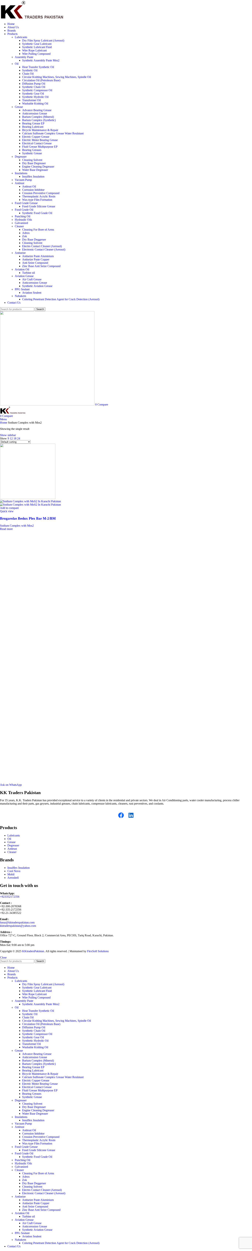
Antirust (19, 183)
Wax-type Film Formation (37, 199)
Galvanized (21, 223)
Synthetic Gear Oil (33, 93)
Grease (19, 106)
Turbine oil (28, 272)
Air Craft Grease (32, 279)
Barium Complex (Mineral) (38, 116)
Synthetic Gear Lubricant (36, 43)
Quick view (7, 511)
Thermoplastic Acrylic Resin (38, 196)
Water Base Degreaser (35, 169)
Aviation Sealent (31, 292)
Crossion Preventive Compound (40, 193)
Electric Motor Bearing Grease (40, 140)
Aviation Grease (24, 276)
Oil (16, 63)
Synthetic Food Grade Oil (37, 213)
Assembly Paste (24, 57)
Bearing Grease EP (33, 123)
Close (3, 957)
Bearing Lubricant (32, 126)
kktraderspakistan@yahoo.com (18, 925)
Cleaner (19, 226)
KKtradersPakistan (33, 951)
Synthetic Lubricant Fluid (37, 47)
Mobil (10, 874)
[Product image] (30, 504)
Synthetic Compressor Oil (37, 90)
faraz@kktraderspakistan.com (17, 922)
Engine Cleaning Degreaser (38, 166)
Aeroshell (13, 877)
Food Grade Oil (24, 209)
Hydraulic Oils (23, 219)
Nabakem (20, 295)
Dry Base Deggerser (34, 239)
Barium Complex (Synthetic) (39, 120)
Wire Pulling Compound (36, 53)
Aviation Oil (22, 269)
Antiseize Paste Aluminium (38, 256)
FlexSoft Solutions (98, 951)
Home (4, 422)
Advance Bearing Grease (36, 110)
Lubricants (21, 37)
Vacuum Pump (23, 179)
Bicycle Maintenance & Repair (40, 130)
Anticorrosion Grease (34, 113)
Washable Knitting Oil (35, 103)
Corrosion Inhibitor (33, 189)
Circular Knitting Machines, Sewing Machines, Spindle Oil (56, 77)
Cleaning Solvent (32, 159)
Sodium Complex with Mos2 (17, 525)
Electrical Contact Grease (37, 143)
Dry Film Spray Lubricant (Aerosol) (43, 40)
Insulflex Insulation (33, 176)
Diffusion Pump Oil (33, 83)
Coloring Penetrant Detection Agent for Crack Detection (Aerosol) (60, 299)
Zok (24, 236)
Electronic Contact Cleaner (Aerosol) (43, 249)
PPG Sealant (22, 289)
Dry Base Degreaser (34, 163)
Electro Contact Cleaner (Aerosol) (42, 246)
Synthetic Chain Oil (33, 86)
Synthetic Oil (29, 70)
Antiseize (20, 252)
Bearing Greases (31, 150)
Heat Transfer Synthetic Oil (38, 67)
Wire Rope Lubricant (34, 50)
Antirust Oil (29, 186)
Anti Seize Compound (35, 262)
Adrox (26, 232)
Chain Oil (28, 73)
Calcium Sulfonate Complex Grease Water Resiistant (53, 133)
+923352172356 (9, 896)
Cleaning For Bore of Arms (38, 229)
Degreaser (21, 156)
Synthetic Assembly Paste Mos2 (40, 60)
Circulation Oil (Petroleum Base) (41, 80)
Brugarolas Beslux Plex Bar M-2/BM (28, 518)
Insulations (21, 173)
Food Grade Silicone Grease (38, 206)
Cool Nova (13, 871)
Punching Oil (22, 216)
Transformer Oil (31, 100)
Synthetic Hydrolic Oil (35, 96)
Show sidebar (8, 435)
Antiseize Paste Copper (35, 259)
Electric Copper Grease (35, 136)
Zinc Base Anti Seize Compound (41, 266)
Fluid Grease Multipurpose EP (40, 146)
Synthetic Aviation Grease (37, 286)
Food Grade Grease (26, 203)
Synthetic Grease (32, 153)
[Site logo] (32, 17)
